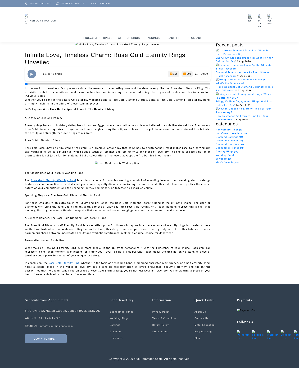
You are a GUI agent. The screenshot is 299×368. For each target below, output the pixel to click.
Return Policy (160, 324)
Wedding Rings (129, 38)
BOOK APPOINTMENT (46, 339)
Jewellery (224, 158)
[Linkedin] (286, 335)
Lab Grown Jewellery (231, 133)
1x (196, 73)
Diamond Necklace (230, 144)
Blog (197, 338)
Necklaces (195, 38)
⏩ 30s (187, 73)
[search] (251, 18)
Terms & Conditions (164, 318)
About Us (200, 311)
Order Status (160, 331)
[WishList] (261, 21)
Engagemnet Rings (121, 311)
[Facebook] (258, 335)
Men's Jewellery (227, 162)
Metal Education (204, 324)
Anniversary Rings (229, 129)
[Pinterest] (272, 335)
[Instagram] (243, 335)
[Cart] (271, 19)
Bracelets (174, 38)
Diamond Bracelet (229, 140)
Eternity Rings (227, 151)
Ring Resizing (203, 331)
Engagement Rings (97, 38)
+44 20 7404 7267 (48, 318)
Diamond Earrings (229, 136)
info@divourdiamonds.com (56, 326)
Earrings (153, 38)
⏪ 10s (173, 73)
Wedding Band (227, 155)
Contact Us (201, 318)
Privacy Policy (161, 311)
